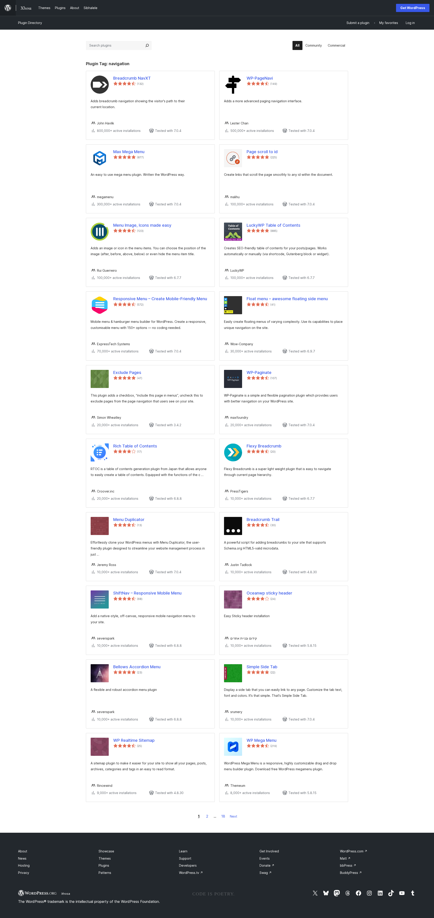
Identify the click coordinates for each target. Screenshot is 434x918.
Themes (105, 858)
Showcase (106, 851)
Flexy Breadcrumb (264, 446)
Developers (188, 865)
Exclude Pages (127, 372)
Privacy (23, 873)
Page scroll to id (262, 151)
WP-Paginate (259, 372)
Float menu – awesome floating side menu (287, 298)
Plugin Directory (30, 23)
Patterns (105, 873)
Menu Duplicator (128, 519)
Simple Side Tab (262, 666)
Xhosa (65, 893)
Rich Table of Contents (135, 446)
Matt (345, 858)
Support (185, 858)
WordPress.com (353, 851)
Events (264, 858)
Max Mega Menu (128, 151)
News (22, 858)
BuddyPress (351, 873)
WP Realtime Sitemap (134, 740)
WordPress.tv (191, 873)
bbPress (348, 865)
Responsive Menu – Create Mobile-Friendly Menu (160, 298)
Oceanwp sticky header (269, 593)
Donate (266, 865)
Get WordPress (412, 8)
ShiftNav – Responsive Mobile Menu (147, 593)
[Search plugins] (147, 45)
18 (223, 816)
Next (233, 816)
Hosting (24, 865)
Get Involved (269, 851)
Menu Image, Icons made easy (142, 225)
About (22, 851)
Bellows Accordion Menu (136, 666)
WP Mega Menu (261, 740)
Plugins (104, 865)
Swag (265, 873)
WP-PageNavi (260, 78)
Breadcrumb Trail (263, 519)
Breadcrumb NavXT (132, 78)
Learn (183, 851)
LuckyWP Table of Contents (273, 225)
